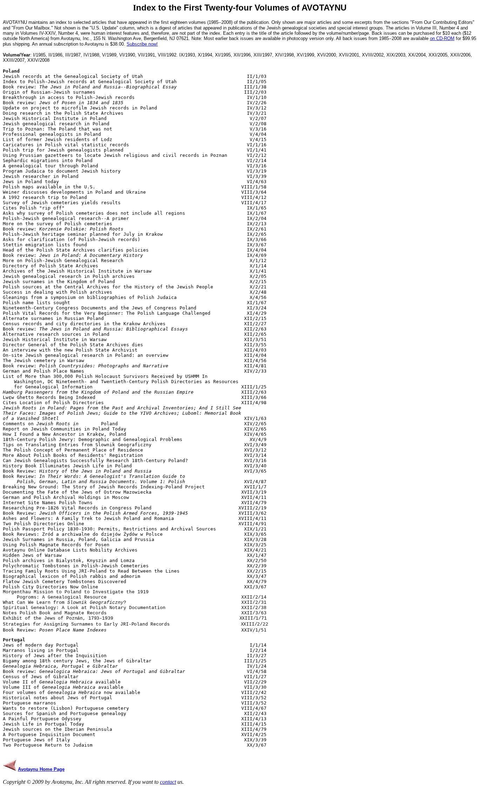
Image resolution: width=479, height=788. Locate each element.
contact (168, 782)
